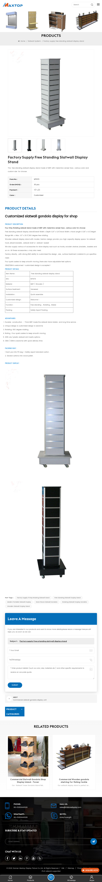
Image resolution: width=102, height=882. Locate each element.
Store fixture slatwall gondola (46, 602)
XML (62, 868)
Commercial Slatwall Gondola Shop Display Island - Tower (28, 780)
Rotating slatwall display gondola (74, 602)
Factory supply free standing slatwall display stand (43, 641)
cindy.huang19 (65, 817)
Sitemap (71, 868)
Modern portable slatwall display (19, 602)
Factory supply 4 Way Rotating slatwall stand (33, 598)
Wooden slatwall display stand (18, 606)
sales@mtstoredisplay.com (70, 807)
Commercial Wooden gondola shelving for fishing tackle (74, 780)
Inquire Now (91, 870)
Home (22, 41)
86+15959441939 (20, 807)
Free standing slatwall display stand (67, 598)
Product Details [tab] (20, 208)
